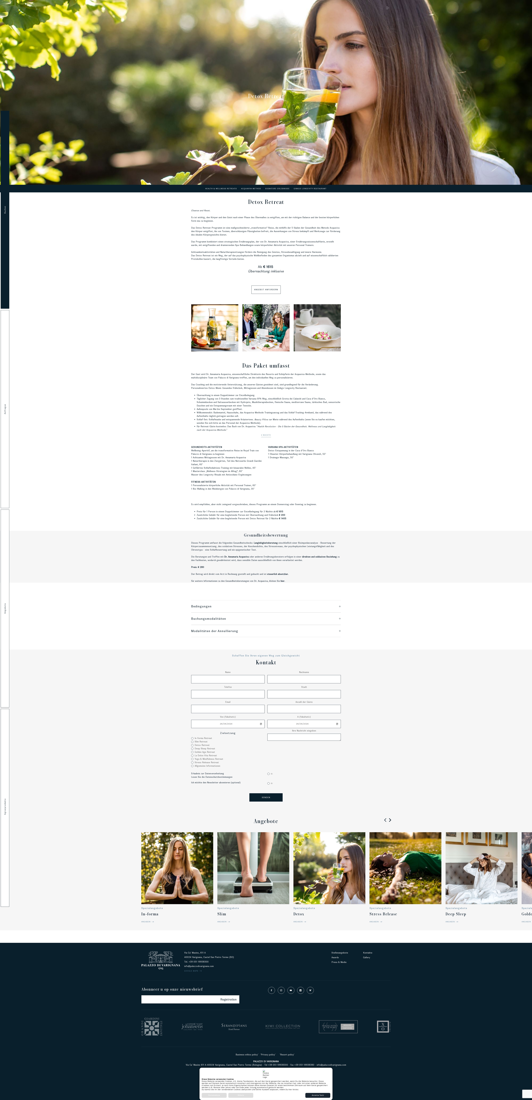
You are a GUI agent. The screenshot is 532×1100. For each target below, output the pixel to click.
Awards (335, 957)
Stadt (304, 687)
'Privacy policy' (268, 1054)
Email (228, 702)
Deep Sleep (456, 913)
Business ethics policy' (247, 1054)
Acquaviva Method (251, 189)
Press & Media (339, 962)
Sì (272, 774)
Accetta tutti (318, 1095)
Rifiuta (241, 1095)
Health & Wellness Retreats (221, 189)
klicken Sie (274, 581)
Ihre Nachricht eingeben (304, 730)
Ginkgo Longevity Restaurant (310, 189)
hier (282, 581)
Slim (221, 913)
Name (228, 672)
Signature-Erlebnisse (277, 189)
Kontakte (367, 952)
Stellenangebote (340, 952)
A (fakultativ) (304, 716)
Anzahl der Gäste (304, 702)
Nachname (304, 672)
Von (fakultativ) (228, 716)
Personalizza (214, 1095)
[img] (214, 327)
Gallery (366, 957)
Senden (266, 797)
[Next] (390, 820)
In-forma (149, 913)
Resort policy (287, 1054)
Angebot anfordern (266, 289)
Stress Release (383, 913)
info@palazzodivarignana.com (199, 966)
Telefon (228, 687)
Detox (298, 913)
